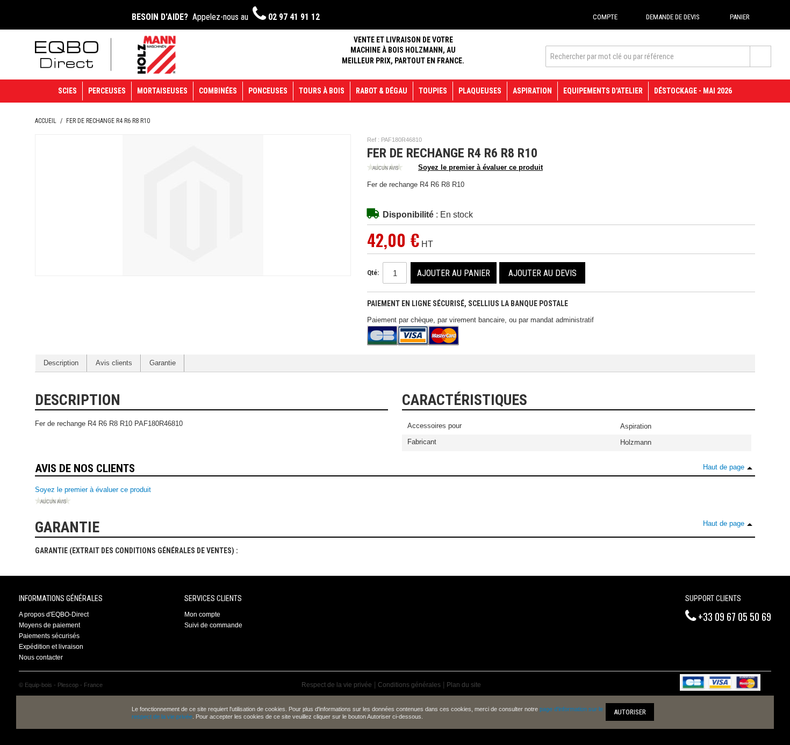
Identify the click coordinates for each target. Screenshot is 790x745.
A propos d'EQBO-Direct (54, 614)
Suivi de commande (213, 625)
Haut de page (723, 467)
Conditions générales (409, 685)
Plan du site (464, 685)
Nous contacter (41, 657)
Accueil (45, 121)
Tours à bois (321, 90)
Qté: (373, 273)
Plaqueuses (479, 90)
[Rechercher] (760, 56)
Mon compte (202, 614)
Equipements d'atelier (603, 90)
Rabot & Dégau (381, 90)
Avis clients (114, 363)
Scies (67, 90)
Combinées (218, 90)
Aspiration (532, 90)
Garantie (162, 363)
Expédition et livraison (51, 646)
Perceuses (107, 90)
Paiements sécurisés (49, 636)
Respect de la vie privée (336, 685)
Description (61, 363)
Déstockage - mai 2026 (693, 90)
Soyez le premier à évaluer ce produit (480, 167)
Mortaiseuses (162, 90)
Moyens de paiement (49, 625)
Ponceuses (268, 90)
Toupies (433, 90)
